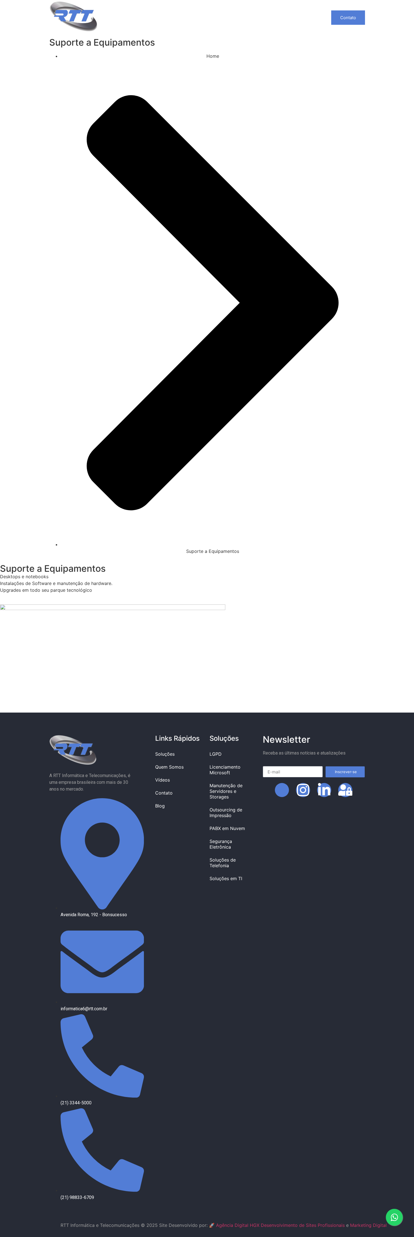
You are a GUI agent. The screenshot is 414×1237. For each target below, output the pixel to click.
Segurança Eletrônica (221, 844)
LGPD (216, 754)
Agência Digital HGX (237, 1225)
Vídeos (231, 17)
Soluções (154, 17)
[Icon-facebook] (282, 790)
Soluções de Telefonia (223, 862)
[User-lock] (345, 790)
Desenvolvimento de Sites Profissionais (303, 1225)
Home (126, 17)
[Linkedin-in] (324, 790)
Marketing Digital (368, 1225)
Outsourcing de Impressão (226, 812)
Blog (286, 17)
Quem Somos (197, 17)
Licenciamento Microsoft (225, 769)
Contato (260, 17)
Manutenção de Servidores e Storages (226, 791)
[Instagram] (303, 790)
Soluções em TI (226, 878)
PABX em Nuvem (227, 828)
